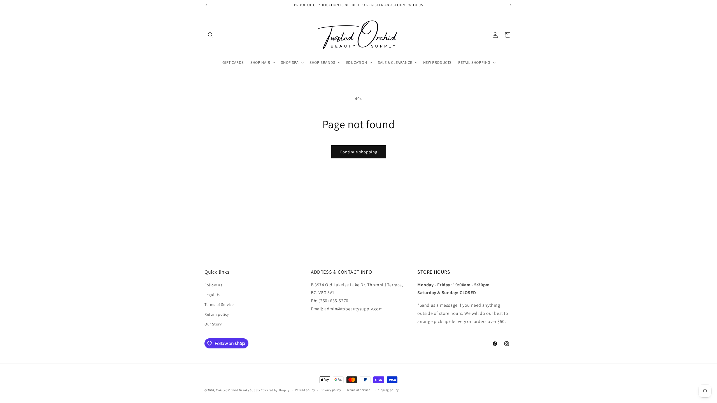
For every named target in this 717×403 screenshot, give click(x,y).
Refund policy (305, 390)
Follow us (213, 284)
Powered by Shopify (275, 390)
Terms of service (358, 390)
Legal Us (212, 294)
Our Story (213, 324)
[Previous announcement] (206, 5)
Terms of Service (219, 304)
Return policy (216, 314)
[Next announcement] (510, 5)
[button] (210, 35)
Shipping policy (387, 390)
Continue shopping (359, 151)
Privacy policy (330, 390)
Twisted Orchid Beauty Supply (238, 390)
